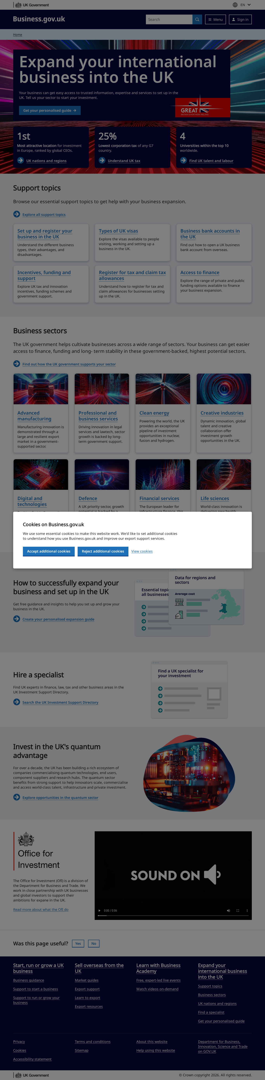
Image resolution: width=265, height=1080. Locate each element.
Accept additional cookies (48, 551)
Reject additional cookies (103, 551)
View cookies (142, 551)
